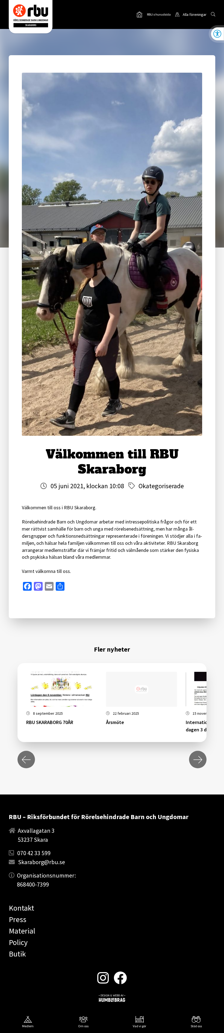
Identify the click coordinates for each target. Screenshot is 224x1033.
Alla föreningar (195, 14)
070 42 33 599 (34, 853)
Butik (17, 954)
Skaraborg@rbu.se (41, 862)
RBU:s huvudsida (153, 14)
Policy (18, 942)
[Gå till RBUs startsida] (30, 15)
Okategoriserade (161, 486)
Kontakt (21, 908)
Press (17, 919)
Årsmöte (115, 722)
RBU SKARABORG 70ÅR (49, 722)
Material (22, 931)
